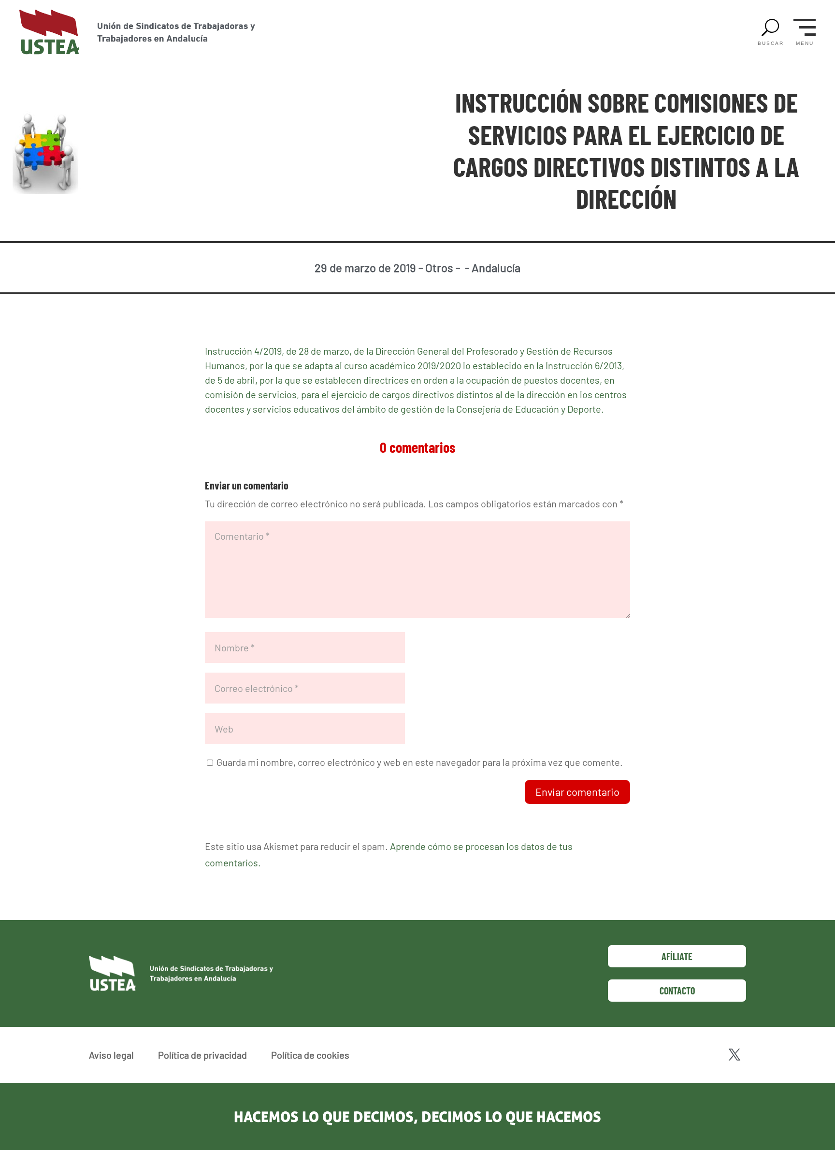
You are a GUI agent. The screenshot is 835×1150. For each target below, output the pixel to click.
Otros (439, 267)
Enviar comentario (577, 791)
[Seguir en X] (734, 1054)
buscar (771, 43)
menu (805, 43)
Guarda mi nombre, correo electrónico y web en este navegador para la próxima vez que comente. (419, 762)
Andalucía (496, 267)
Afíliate (677, 956)
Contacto (677, 990)
